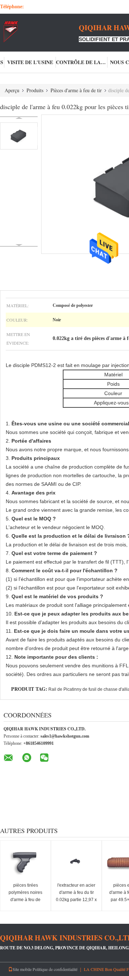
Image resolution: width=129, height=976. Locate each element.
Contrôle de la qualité (82, 62)
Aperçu (12, 90)
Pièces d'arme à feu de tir (76, 90)
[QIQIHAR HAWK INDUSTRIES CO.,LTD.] (39, 31)
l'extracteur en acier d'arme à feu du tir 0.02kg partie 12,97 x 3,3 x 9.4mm (76, 896)
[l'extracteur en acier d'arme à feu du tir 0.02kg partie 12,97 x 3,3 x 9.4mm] (76, 862)
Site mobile (22, 969)
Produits (35, 90)
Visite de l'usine (30, 62)
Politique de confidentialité (55, 969)
